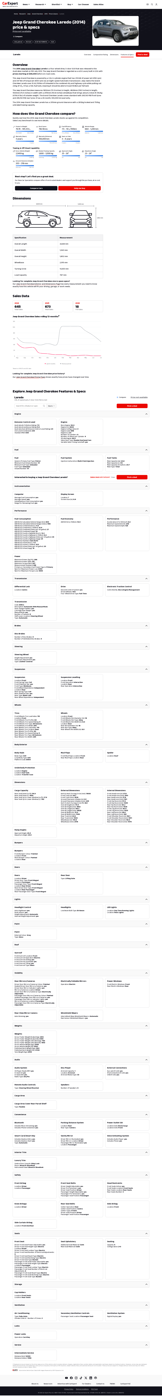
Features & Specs (127, 54)
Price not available (22, 31)
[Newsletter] (147, 4)
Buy (69, 4)
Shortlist (56, 4)
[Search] (152, 4)
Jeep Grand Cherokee (30, 69)
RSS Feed (94, 1389)
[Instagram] (76, 1378)
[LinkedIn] (90, 1378)
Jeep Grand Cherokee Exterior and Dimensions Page (38, 284)
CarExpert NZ (125, 1384)
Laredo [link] (62, 14)
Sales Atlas (98, 4)
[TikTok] (81, 1378)
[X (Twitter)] (86, 1378)
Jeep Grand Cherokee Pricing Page (30, 377)
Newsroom (48, 1384)
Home (16, 14)
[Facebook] (71, 1378)
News (25, 4)
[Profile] (156, 4)
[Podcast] (95, 1378)
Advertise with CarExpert (67, 1384)
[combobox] (29, 406)
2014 (45, 14)
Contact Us (100, 1384)
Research (39, 4)
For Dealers (86, 1384)
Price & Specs (53, 14)
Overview (87, 54)
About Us (35, 1384)
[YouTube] (66, 1378)
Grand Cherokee (37, 14)
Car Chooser (83, 4)
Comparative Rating (100, 54)
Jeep (29, 14)
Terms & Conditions (82, 1389)
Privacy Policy (68, 1389)
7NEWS (112, 1384)
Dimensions (114, 54)
